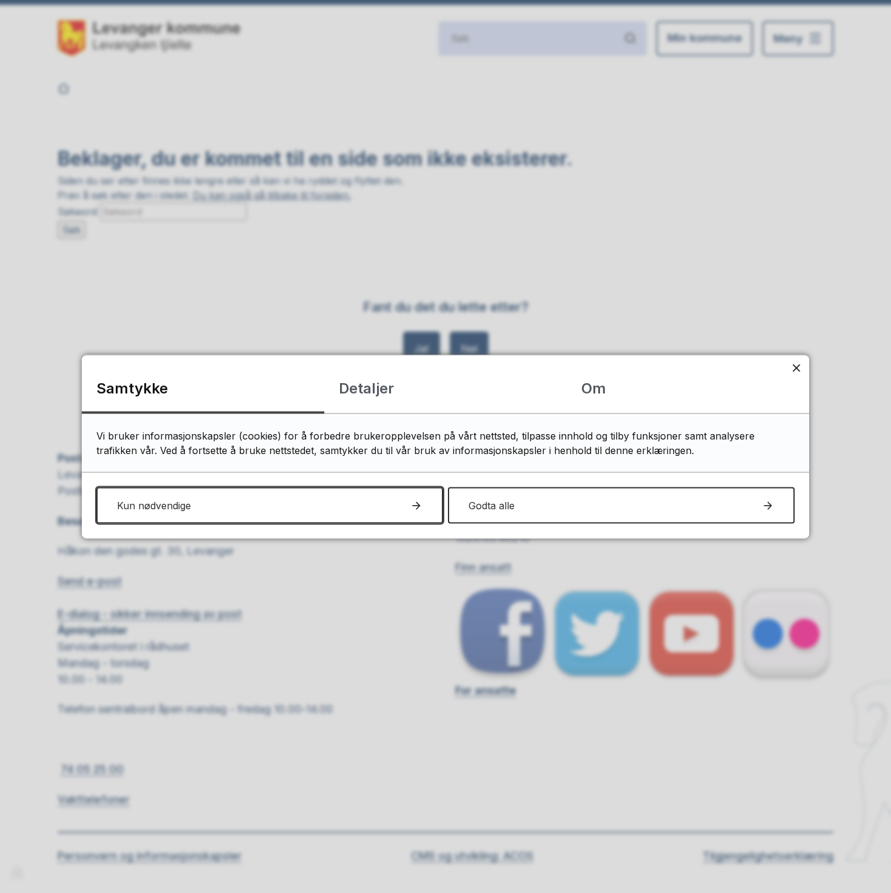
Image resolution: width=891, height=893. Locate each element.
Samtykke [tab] (132, 387)
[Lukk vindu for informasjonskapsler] (796, 368)
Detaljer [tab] (366, 387)
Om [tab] (593, 387)
